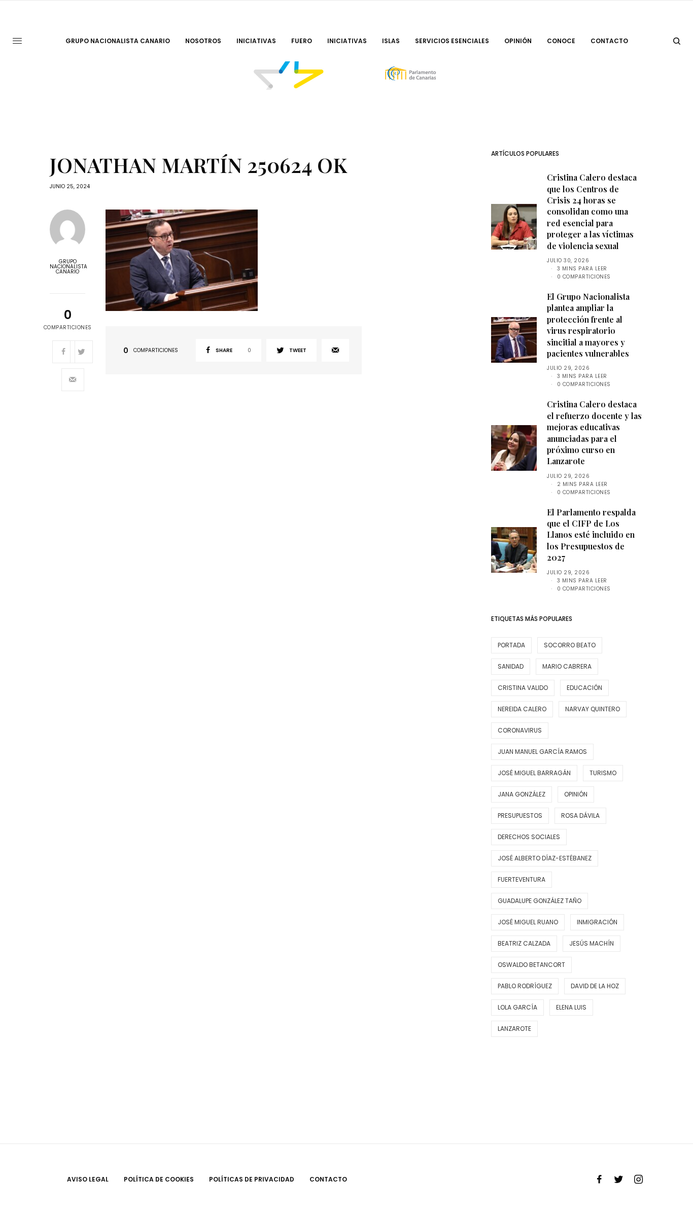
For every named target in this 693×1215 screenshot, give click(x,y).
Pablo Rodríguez (525, 986)
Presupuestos (520, 815)
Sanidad (511, 666)
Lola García (517, 1007)
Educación (584, 687)
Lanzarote (514, 1028)
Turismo (603, 773)
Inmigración (597, 922)
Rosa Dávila (580, 815)
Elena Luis (571, 1007)
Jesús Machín (591, 943)
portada (511, 645)
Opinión (575, 794)
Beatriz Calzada (524, 943)
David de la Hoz (595, 986)
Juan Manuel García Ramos (542, 751)
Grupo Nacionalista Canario (67, 266)
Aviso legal (88, 1179)
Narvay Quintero (592, 709)
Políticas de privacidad (251, 1179)
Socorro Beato (570, 645)
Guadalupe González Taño (539, 900)
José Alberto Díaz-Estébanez (545, 858)
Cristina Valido (523, 687)
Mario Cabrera (567, 666)
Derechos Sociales (529, 836)
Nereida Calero (522, 709)
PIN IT (239, 260)
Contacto (328, 1179)
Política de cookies (159, 1179)
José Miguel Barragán (534, 773)
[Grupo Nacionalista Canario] (346, 75)
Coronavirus (520, 730)
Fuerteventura (521, 879)
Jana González (521, 794)
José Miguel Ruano (528, 922)
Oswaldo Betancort (531, 964)
